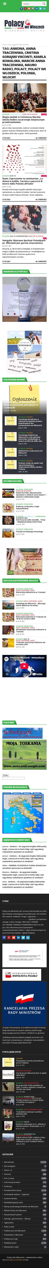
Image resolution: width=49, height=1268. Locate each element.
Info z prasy (9, 1178)
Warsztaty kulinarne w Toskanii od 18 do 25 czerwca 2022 (31, 618)
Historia (7, 1174)
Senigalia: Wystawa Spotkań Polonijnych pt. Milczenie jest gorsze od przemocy (23, 241)
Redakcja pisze (10, 1243)
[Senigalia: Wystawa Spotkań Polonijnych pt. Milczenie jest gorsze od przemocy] (24, 219)
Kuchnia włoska (28, 489)
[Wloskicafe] (22, 738)
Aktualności (5, 114)
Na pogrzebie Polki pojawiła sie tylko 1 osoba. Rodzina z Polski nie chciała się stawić (30, 1087)
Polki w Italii (9, 1227)
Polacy (20, 69)
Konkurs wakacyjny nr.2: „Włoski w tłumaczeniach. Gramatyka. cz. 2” (31, 1125)
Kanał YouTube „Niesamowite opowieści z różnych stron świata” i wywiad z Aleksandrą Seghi (31, 495)
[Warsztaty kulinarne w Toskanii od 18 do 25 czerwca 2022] (8, 617)
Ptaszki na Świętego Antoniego (29, 531)
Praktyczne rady (36, 1098)
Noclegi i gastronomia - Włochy (25, 590)
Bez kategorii (9, 1166)
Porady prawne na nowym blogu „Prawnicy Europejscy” (30, 1101)
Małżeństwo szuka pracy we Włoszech (30, 452)
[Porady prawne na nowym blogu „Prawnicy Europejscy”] (8, 1100)
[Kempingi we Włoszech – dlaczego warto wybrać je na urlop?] (8, 604)
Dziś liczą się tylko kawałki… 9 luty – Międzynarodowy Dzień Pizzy (30, 521)
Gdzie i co (13, 176)
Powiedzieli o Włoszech (13, 1235)
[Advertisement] (20, 701)
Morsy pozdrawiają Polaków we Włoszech (21, 1206)
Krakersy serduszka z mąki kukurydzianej (27, 507)
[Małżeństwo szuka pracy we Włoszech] (11, 452)
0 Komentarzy (42, 138)
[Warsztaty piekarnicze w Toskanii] (8, 592)
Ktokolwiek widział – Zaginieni (16, 1194)
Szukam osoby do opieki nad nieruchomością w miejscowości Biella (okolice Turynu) (30, 466)
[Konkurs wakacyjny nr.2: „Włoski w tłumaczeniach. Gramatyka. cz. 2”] (8, 1125)
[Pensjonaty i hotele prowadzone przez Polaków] (8, 1062)
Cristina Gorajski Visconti (20, 54)
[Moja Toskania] (24, 769)
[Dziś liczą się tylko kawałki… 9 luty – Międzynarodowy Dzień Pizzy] (8, 520)
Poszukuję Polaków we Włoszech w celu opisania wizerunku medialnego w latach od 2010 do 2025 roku (30, 438)
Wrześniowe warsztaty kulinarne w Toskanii (31, 630)
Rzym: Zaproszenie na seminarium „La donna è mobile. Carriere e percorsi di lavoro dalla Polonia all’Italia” (22, 181)
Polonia (28, 73)
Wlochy (9, 77)
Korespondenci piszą (16, 114)
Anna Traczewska (19, 50)
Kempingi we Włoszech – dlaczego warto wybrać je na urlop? (31, 604)
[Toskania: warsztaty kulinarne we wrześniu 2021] (8, 642)
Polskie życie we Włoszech (29, 114)
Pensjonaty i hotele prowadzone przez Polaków (30, 1062)
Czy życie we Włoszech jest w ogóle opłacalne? (31, 1074)
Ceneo (5, 775)
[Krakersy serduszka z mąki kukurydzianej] (8, 507)
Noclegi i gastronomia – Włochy (17, 1219)
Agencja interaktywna (16, 1260)
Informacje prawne (29, 1097)
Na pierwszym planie (22, 236)
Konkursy (26, 1122)
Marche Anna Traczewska (23, 63)
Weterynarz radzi (11, 1247)
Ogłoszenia (29, 417)
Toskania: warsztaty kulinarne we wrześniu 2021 (30, 643)
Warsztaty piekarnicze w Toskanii (30, 592)
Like (44, 114)
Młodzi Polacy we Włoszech (15, 1210)
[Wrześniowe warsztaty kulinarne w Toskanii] (8, 629)
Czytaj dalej (6, 138)
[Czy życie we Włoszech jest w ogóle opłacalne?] (8, 1074)
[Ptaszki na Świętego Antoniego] (8, 533)
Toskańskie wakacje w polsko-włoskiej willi (29, 1113)
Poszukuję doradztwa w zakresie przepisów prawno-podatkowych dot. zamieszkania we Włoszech (30, 422)
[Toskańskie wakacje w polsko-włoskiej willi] (8, 1113)
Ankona (17, 48)
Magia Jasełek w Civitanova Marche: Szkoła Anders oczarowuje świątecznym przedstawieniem (23, 120)
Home (4, 45)
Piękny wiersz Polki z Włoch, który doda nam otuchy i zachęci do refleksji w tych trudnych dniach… (30, 1139)
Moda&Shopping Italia (13, 1202)
